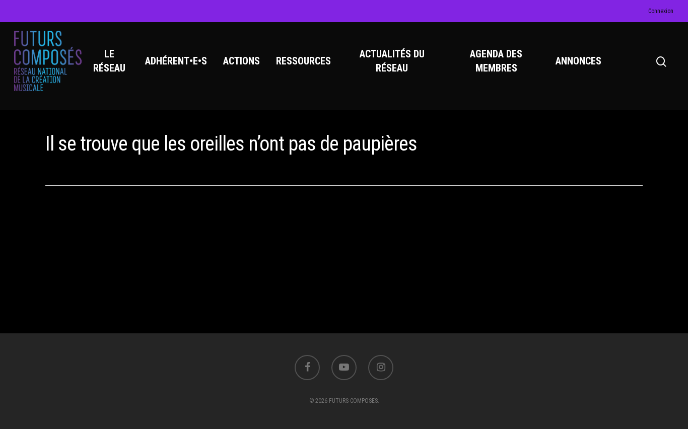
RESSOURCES (303, 61)
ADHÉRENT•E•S (176, 61)
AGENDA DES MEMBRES (496, 61)
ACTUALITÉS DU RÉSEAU (392, 61)
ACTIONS (241, 61)
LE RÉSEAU (109, 61)
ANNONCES (578, 61)
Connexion (660, 11)
